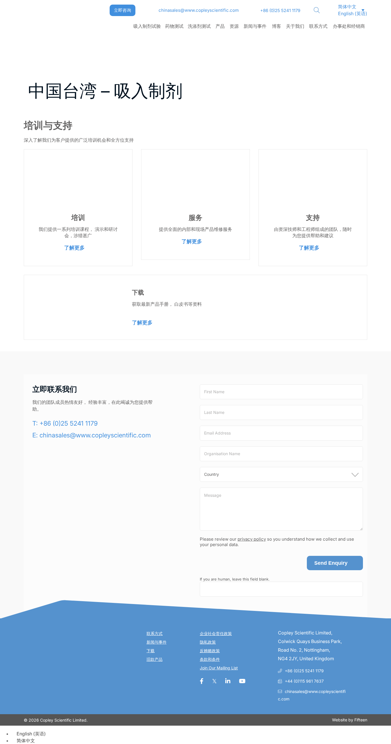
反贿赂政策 (210, 650)
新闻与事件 (255, 26)
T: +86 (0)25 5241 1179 (65, 423)
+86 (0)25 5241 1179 (280, 10)
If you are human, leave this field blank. (235, 579)
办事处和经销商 (349, 26)
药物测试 (174, 26)
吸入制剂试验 (147, 26)
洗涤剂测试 (199, 26)
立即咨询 (122, 10)
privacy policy (252, 539)
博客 (276, 26)
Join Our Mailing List (219, 667)
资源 (234, 26)
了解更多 (74, 248)
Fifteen (360, 719)
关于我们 (295, 26)
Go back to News (55, 66)
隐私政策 (208, 642)
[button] (344, 6)
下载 (151, 650)
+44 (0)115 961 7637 (304, 681)
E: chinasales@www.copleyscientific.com (91, 435)
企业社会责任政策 (216, 633)
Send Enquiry (330, 563)
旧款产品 (155, 659)
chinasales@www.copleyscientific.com (199, 10)
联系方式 (318, 26)
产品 (220, 26)
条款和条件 (210, 659)
